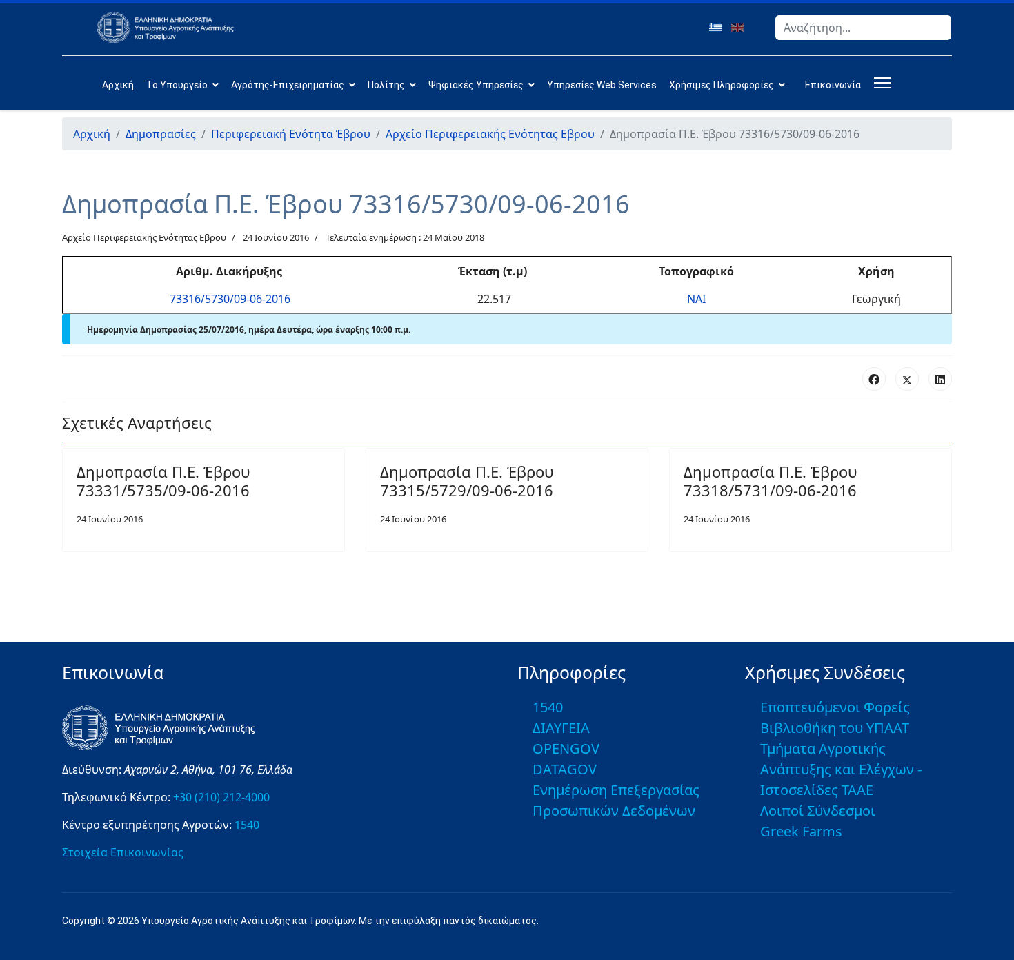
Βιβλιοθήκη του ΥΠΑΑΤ (834, 727)
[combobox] (863, 27)
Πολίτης (386, 84)
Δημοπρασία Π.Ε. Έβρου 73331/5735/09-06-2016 (163, 480)
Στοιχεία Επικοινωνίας (122, 852)
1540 (247, 824)
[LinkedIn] (940, 379)
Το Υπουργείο (177, 84)
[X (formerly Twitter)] (907, 379)
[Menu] (879, 82)
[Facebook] (874, 379)
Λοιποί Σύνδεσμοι (817, 810)
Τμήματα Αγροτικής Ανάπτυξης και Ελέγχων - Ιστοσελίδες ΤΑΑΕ (841, 769)
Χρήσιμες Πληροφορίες (721, 84)
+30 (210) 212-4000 (221, 797)
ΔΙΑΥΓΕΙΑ (561, 727)
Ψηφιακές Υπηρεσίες (476, 84)
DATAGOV (565, 769)
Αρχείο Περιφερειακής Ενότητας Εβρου (144, 237)
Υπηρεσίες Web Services (602, 84)
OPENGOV (566, 748)
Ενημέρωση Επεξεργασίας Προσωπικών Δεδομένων (616, 800)
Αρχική (118, 84)
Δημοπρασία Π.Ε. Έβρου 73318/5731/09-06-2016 (770, 480)
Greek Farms (801, 831)
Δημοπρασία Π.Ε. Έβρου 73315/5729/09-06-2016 (466, 480)
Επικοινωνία (833, 84)
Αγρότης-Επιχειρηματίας (287, 84)
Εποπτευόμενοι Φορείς (835, 707)
